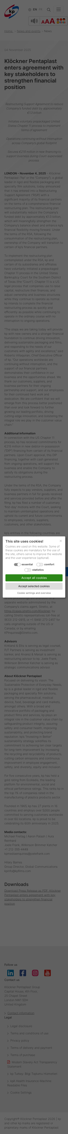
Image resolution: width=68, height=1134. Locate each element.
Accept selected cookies (34, 586)
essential (27, 564)
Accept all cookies (34, 578)
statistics (38, 569)
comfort (49, 564)
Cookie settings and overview (34, 592)
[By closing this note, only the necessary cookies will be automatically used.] (61, 541)
